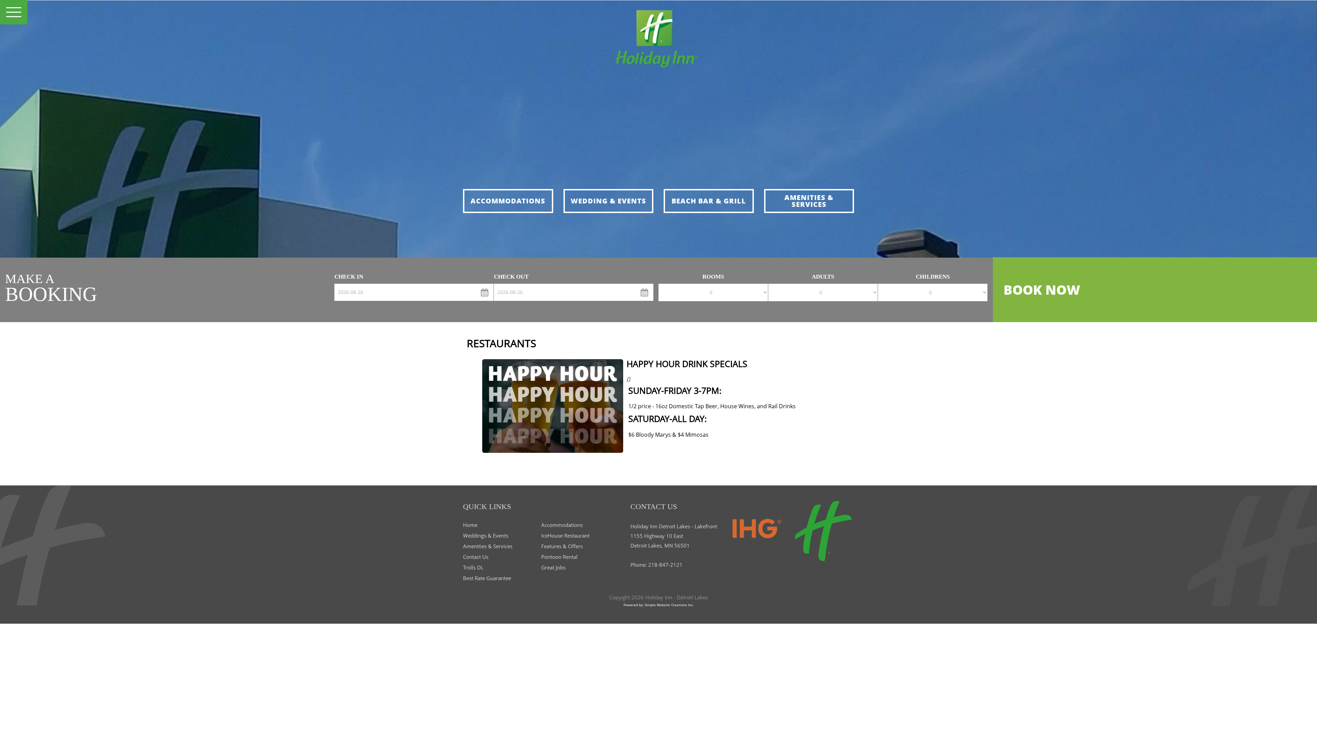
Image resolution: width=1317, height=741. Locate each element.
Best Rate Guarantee (487, 578)
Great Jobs (553, 567)
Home (470, 524)
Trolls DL (473, 567)
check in (348, 276)
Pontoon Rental (559, 556)
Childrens (933, 276)
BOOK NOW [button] (1042, 289)
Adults (823, 276)
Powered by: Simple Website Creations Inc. (659, 604)
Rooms (713, 276)
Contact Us (475, 556)
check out (511, 276)
